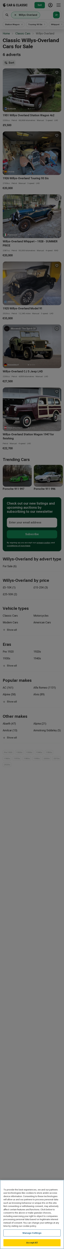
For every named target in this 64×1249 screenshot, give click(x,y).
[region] (32, 1214)
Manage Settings (32, 1233)
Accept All (32, 1242)
